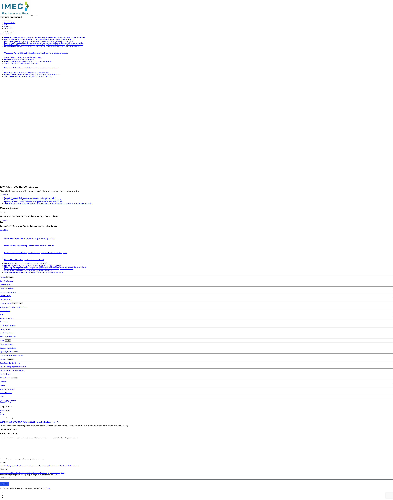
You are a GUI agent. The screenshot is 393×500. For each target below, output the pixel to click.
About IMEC (8, 28)
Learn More (4, 194)
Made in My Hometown (8, 400)
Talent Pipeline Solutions (8, 336)
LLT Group (46, 488)
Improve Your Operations (8, 292)
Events (6, 24)
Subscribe (4, 484)
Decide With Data (6, 299)
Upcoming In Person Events (9, 352)
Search (2, 32)
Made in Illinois (5, 374)
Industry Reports (5, 329)
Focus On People (5, 296)
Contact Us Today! (6, 34)
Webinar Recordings (6, 318)
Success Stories (5, 311)
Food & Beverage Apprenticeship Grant (13, 367)
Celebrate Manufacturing (8, 348)
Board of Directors (6, 393)
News (2, 396)
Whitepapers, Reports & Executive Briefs (13, 307)
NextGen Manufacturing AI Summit (11, 355)
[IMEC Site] (15, 15)
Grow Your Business (6, 288)
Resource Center (9, 23)
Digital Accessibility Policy (56, 473)
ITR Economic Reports (7, 325)
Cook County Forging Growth (10, 363)
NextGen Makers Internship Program (12, 370)
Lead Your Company (7, 281)
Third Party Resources (7, 389)
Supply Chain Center (7, 333)
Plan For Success (5, 285)
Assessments (4, 322)
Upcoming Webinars (6, 344)
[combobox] (14, 32)
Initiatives (7, 26)
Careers (2, 385)
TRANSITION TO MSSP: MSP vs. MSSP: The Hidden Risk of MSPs (29, 422)
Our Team (3, 382)
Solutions (7, 21)
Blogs (2, 314)
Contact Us (43, 473)
